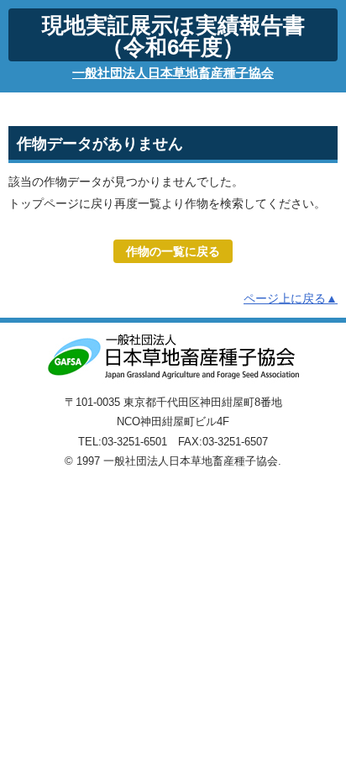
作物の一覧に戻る (173, 251)
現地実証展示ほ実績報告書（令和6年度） (173, 36)
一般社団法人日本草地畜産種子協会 (173, 73)
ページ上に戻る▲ (291, 298)
